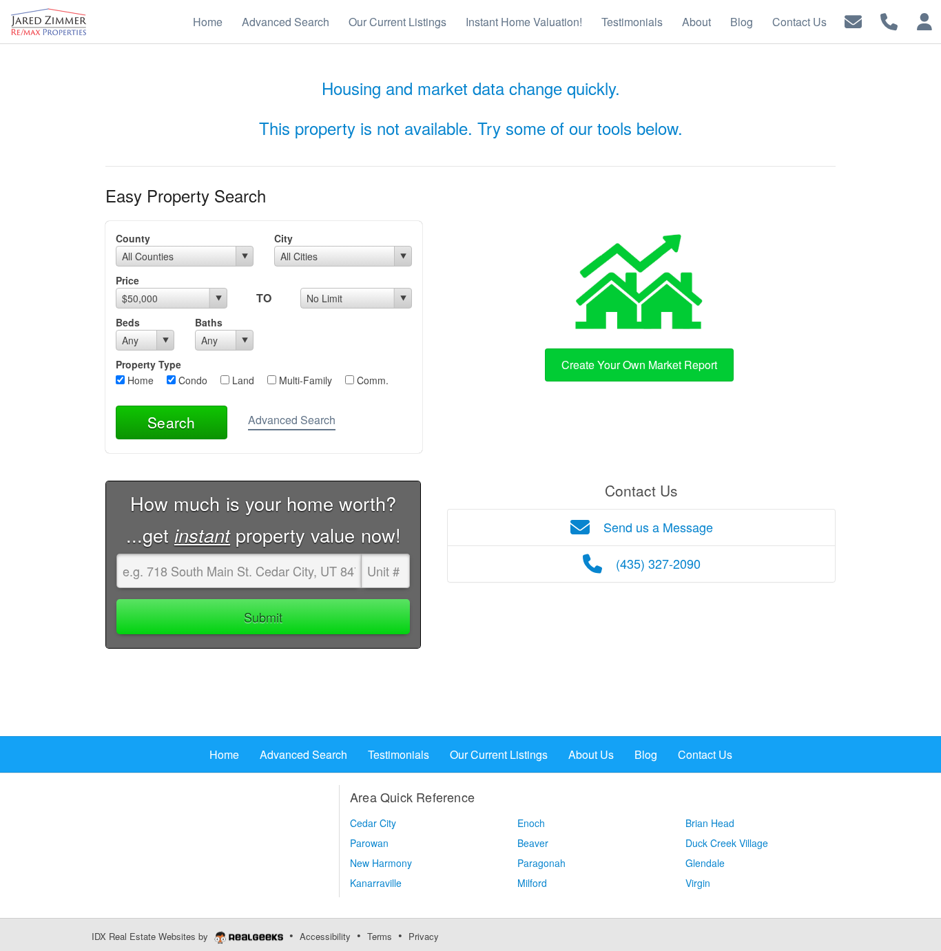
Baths (209, 322)
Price (127, 280)
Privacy (424, 936)
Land (241, 380)
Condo (191, 380)
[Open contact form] (853, 20)
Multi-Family (304, 380)
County (133, 238)
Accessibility (325, 936)
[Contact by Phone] (889, 20)
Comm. (371, 380)
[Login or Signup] (924, 20)
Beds (128, 322)
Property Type (148, 364)
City (283, 238)
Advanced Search (291, 420)
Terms (379, 936)
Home (139, 380)
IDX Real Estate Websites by (151, 936)
